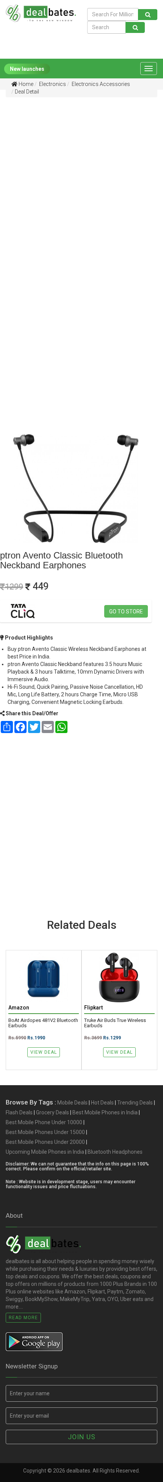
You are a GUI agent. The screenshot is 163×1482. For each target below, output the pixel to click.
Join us (82, 1437)
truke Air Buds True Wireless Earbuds (115, 1023)
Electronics (52, 84)
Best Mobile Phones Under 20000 (45, 1142)
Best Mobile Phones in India (105, 1112)
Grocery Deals (52, 1112)
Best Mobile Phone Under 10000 (44, 1122)
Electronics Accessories (100, 84)
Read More (23, 1317)
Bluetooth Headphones (115, 1152)
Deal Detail (27, 92)
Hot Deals (102, 1103)
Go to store (126, 611)
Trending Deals (135, 1103)
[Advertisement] (81, 182)
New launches (27, 69)
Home (25, 84)
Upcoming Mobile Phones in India (45, 1152)
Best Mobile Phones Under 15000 (45, 1132)
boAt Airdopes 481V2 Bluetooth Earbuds (43, 1023)
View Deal (43, 1052)
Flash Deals (19, 1112)
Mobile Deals (72, 1103)
